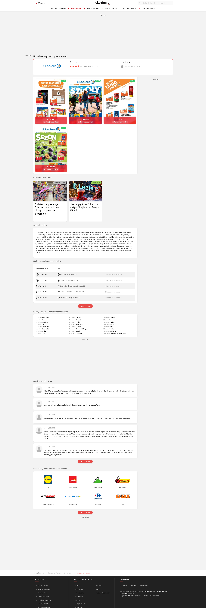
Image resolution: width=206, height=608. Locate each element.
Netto (98, 589)
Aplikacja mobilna (43, 604)
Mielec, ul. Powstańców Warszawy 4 (72, 292)
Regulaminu (148, 591)
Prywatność (144, 586)
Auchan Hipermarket (103, 593)
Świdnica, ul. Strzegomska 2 (69, 274)
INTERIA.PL (131, 596)
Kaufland (99, 585)
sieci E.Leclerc (47, 261)
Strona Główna (43, 585)
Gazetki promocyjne (44, 589)
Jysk (78, 600)
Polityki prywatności (162, 591)
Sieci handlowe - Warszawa (54, 573)
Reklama (133, 586)
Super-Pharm (80, 604)
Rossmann (80, 593)
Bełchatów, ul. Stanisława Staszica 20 (72, 286)
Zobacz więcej (85, 306)
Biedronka (79, 589)
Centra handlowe (43, 596)
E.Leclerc (69, 573)
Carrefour (79, 596)
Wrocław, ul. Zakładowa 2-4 (69, 280)
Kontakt (124, 586)
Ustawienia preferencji (127, 593)
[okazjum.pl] (103, 3)
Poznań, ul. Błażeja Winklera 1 (70, 297)
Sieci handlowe (43, 593)
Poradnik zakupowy (44, 600)
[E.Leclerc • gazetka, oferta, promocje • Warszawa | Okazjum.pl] (52, 66)
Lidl (77, 585)
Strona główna (37, 573)
